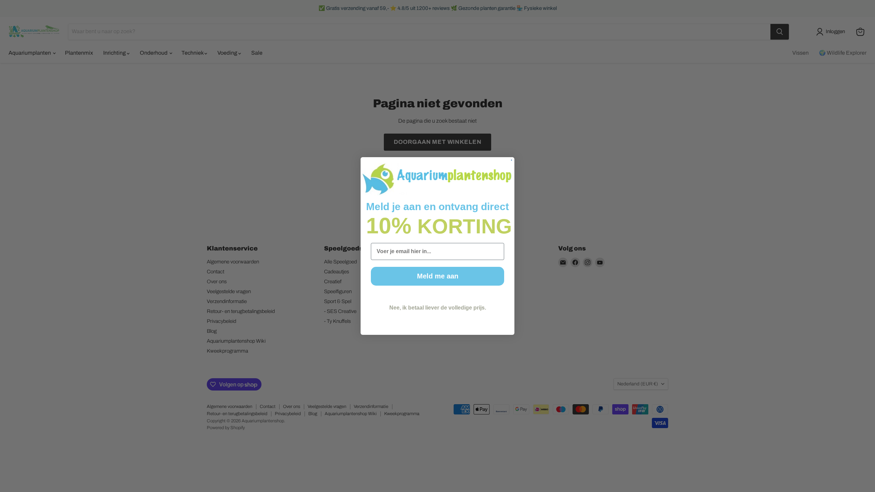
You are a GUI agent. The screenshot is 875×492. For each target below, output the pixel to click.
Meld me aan (437, 276)
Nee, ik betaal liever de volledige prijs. (437, 308)
